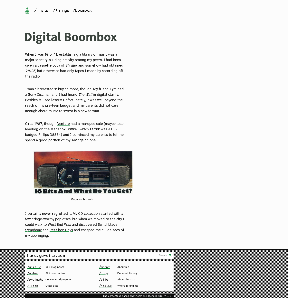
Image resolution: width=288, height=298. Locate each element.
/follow (105, 285)
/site (103, 279)
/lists (41, 10)
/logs (103, 273)
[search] (170, 255)
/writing (34, 267)
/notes (32, 273)
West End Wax (59, 225)
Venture (63, 124)
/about (104, 267)
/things (61, 10)
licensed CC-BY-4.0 (159, 296)
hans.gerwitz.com (46, 255)
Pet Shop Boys (61, 230)
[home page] (27, 10)
